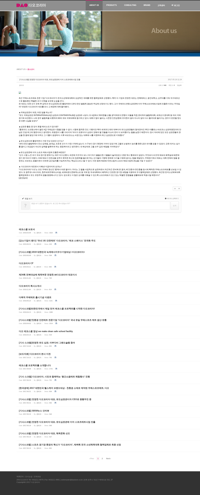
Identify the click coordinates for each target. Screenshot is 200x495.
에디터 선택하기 (173, 198)
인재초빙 (37, 477)
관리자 (21, 85)
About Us (94, 5)
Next (108, 459)
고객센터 (161, 5)
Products (111, 5)
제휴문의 (20, 477)
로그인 (177, 5)
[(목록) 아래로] (179, 189)
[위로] (175, 189)
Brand (147, 5)
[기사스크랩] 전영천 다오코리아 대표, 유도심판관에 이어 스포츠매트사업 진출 (49, 80)
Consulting (130, 5)
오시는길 (28, 477)
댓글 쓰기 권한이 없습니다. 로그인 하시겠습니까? (50, 203)
